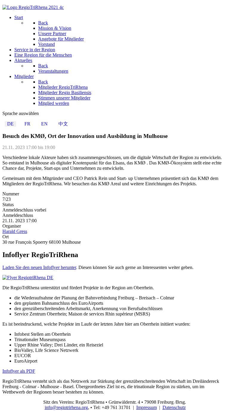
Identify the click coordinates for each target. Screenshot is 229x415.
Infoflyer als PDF (18, 371)
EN (44, 123)
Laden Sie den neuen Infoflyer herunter (39, 267)
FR (27, 123)
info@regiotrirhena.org (66, 407)
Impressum (146, 407)
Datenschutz (174, 407)
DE (10, 123)
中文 (63, 123)
